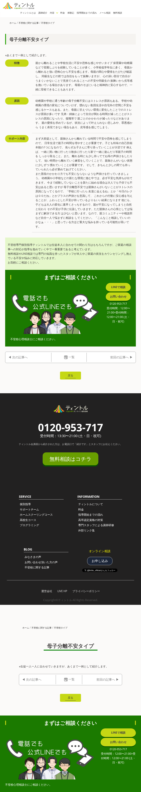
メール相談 (105, 12)
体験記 (70, 12)
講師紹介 (42, 12)
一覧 (71, 357)
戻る (70, 375)
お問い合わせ (118, 296)
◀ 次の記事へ (18, 357)
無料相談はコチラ (70, 458)
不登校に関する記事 (29, 22)
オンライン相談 (100, 551)
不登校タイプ (48, 22)
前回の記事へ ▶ (121, 357)
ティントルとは (28, 12)
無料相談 (117, 12)
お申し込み (100, 561)
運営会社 (46, 591)
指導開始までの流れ (87, 12)
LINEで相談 (118, 287)
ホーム (12, 22)
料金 (62, 12)
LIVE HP (62, 591)
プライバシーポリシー (86, 591)
